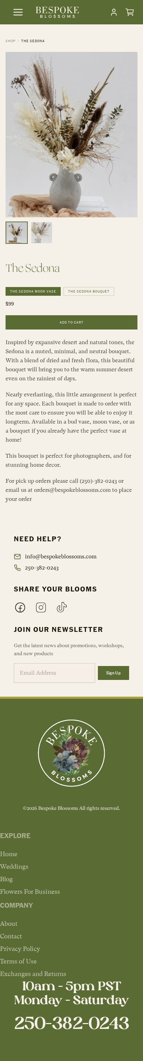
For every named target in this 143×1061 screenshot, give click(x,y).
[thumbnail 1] (17, 233)
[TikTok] (62, 607)
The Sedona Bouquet (89, 291)
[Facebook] (20, 607)
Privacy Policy (20, 948)
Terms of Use (18, 961)
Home (8, 854)
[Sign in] (114, 12)
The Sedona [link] (33, 41)
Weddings (14, 866)
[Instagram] (41, 607)
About (8, 923)
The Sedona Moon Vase (33, 291)
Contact (11, 936)
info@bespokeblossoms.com (60, 556)
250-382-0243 (42, 567)
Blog (6, 879)
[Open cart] (129, 12)
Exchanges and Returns (33, 973)
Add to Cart (72, 322)
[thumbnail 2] (42, 233)
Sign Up (113, 672)
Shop (11, 41)
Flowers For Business (30, 891)
